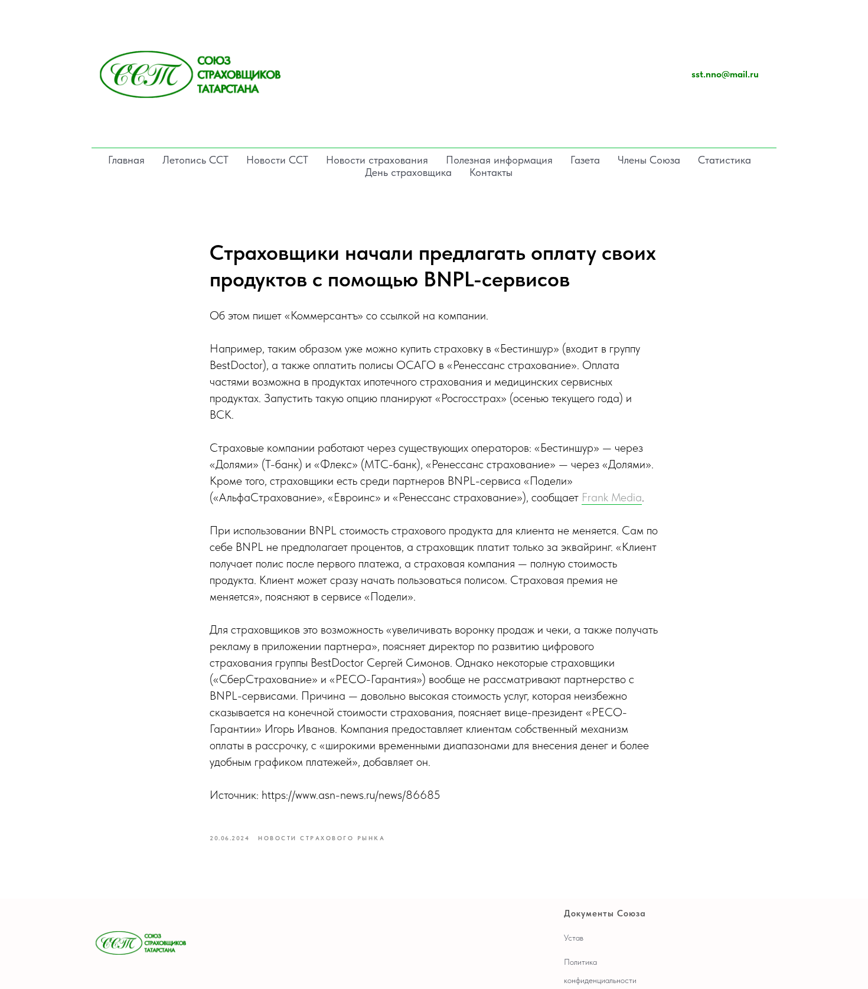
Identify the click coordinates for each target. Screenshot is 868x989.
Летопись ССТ (195, 160)
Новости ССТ (277, 160)
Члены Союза (649, 160)
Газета (585, 160)
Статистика (724, 160)
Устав (573, 937)
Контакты (491, 172)
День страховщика (408, 172)
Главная (126, 160)
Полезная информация (499, 160)
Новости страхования (377, 160)
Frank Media (612, 497)
